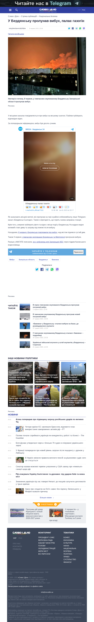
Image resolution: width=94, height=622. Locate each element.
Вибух (12, 260)
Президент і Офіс (46, 537)
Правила (17, 549)
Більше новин (46, 498)
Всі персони (44, 554)
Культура (68, 543)
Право (66, 557)
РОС (83, 10)
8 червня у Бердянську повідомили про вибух (37, 232)
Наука (66, 546)
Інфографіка (47, 504)
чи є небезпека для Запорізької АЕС (48, 242)
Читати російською (16, 34)
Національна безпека (48, 16)
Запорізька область (27, 260)
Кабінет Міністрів (46, 543)
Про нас (17, 544)
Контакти (17, 546)
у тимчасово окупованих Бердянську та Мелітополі (43, 237)
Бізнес (67, 537)
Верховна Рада (45, 540)
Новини (13, 414)
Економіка (69, 540)
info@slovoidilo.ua (47, 592)
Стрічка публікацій (29, 16)
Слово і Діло (13, 16)
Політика (68, 554)
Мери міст (43, 551)
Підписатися (78, 252)
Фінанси (67, 562)
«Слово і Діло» (23, 577)
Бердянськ (43, 260)
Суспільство (70, 559)
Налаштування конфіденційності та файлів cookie (25, 586)
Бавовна (55, 260)
